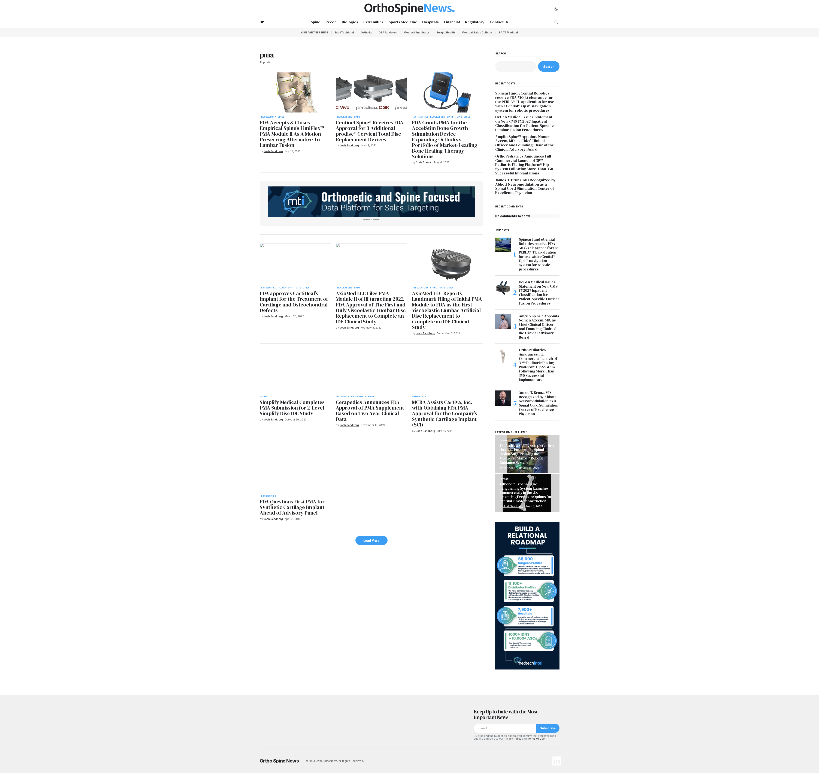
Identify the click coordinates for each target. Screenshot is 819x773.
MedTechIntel (344, 32)
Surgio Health (445, 32)
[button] (556, 9)
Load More (371, 540)
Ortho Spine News (279, 761)
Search (500, 53)
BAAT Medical (508, 32)
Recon (505, 479)
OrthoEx (366, 32)
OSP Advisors (388, 32)
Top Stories (462, 117)
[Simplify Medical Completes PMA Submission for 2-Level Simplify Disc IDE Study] (295, 372)
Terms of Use (536, 738)
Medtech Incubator (417, 32)
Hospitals (419, 397)
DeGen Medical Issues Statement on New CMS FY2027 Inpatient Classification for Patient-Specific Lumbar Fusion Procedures (524, 123)
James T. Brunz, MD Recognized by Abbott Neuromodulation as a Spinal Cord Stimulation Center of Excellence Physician (525, 186)
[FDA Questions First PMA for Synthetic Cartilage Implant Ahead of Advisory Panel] (297, 471)
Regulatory (268, 117)
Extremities (420, 117)
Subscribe (548, 728)
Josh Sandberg (513, 506)
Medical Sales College (477, 32)
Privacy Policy (512, 738)
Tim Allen (509, 467)
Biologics (343, 397)
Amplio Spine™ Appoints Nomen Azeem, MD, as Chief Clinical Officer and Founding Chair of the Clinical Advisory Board (524, 143)
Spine (281, 117)
